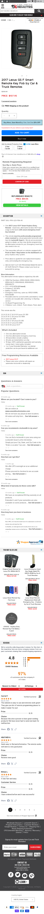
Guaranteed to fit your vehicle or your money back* (17, 128)
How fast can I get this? (10, 457)
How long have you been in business (16, 512)
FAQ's (25, 832)
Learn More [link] (34, 144)
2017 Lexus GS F (12, 359)
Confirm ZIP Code (22, 181)
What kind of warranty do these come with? (18, 486)
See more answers (11, 421)
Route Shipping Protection (22, 829)
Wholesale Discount (14, 823)
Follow (3, 402)
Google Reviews (10, 827)
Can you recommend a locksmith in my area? (19, 428)
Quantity (5, 111)
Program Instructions (14, 825)
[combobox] (17, 11)
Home (3, 20)
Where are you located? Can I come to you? (18, 399)
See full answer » (32, 416)
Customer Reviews (31, 825)
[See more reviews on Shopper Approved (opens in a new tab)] (15, 729)
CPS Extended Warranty (13, 830)
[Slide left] (17, 75)
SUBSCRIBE (35, 847)
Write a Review (22, 689)
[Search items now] (39, 11)
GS (10, 20)
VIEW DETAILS (22, 205)
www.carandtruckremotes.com (17, 411)
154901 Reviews (13, 667)
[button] (6, 419)
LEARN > (23, 882)
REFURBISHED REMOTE (22, 196)
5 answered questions (9, 101)
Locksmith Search (17, 240)
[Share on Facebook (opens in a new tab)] (8, 730)
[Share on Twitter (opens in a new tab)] (12, 729)
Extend (18, 832)
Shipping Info (34, 827)
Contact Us (23, 827)
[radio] (33, 658)
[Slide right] (26, 75)
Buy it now (22, 139)
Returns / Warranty (32, 830)
